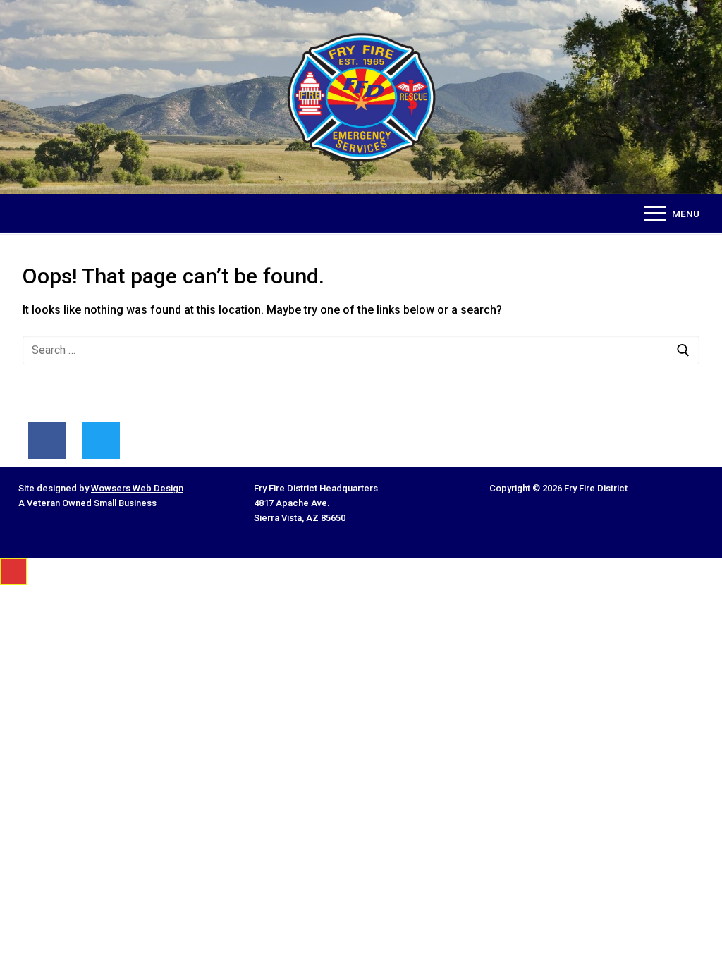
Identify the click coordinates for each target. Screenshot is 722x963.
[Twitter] (101, 440)
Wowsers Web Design (137, 488)
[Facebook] (47, 440)
